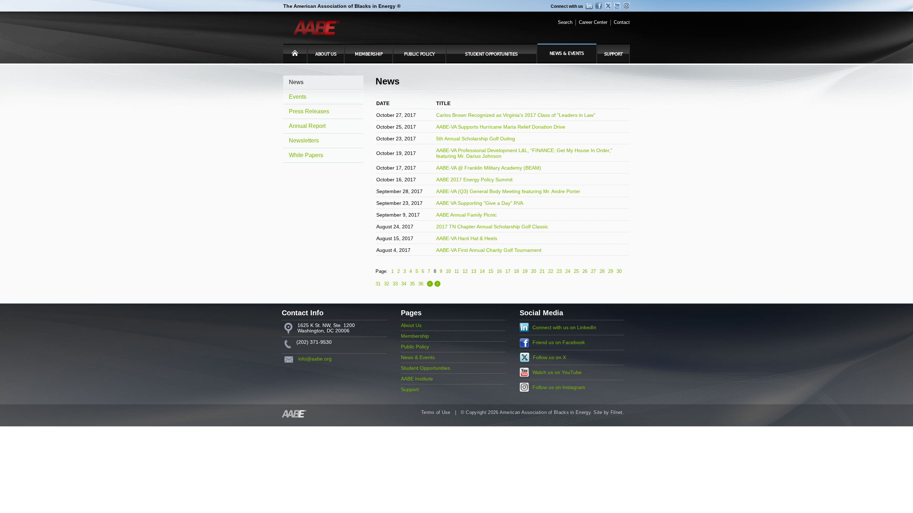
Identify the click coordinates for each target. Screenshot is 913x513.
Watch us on (557, 372)
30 (619, 271)
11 (456, 271)
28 (602, 271)
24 (567, 271)
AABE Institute (417, 379)
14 (482, 271)
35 (412, 283)
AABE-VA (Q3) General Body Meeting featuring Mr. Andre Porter (508, 191)
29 (610, 271)
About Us (325, 54)
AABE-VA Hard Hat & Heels (466, 238)
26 (584, 271)
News (296, 82)
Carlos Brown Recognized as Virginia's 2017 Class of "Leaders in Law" (515, 115)
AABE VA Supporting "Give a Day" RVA (479, 203)
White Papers (306, 155)
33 (395, 283)
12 (465, 271)
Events (297, 97)
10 (448, 271)
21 (542, 271)
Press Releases (309, 111)
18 (516, 271)
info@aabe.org (315, 359)
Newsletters (304, 141)
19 (524, 271)
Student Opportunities (491, 54)
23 (559, 271)
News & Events (567, 53)
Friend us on (558, 342)
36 (420, 283)
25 (576, 271)
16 (499, 271)
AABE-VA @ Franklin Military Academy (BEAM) (488, 168)
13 (473, 271)
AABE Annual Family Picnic (466, 215)
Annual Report (307, 126)
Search (565, 22)
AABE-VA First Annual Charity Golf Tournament (488, 250)
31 (378, 283)
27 (593, 271)
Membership (368, 54)
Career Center (593, 22)
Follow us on (549, 357)
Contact (622, 22)
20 (533, 271)
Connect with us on (564, 327)
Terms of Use (435, 412)
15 (490, 271)
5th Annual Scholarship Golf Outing (475, 138)
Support (613, 54)
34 (403, 283)
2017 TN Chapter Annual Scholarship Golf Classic (492, 226)
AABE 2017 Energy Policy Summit (474, 179)
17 (507, 271)
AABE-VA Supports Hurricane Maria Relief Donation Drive (500, 127)
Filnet (617, 412)
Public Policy (419, 54)
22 (550, 271)
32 (386, 283)
